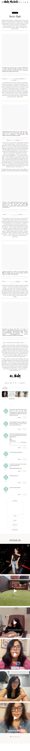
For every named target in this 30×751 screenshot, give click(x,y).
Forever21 (11, 78)
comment (15, 500)
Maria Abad (6, 438)
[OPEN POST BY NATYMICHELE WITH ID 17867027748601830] (15, 718)
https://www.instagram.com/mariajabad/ (18, 445)
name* (15, 515)
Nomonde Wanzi (6, 414)
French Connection (12, 214)
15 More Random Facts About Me (18, 394)
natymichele (15, 545)
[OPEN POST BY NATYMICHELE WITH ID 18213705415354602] (15, 559)
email (15, 520)
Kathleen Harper (6, 469)
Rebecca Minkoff (15, 282)
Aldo (18, 80)
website (15, 524)
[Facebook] (13, 383)
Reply (24, 417)
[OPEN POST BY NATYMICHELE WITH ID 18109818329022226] (15, 654)
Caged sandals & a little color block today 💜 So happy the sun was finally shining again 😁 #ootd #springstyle (15, 273)
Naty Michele (11, 2)
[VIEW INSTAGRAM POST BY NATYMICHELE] (28, 572)
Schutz (22, 281)
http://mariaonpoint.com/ (15, 442)
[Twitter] (11, 383)
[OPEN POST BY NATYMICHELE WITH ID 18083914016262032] (15, 591)
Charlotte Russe (10, 281)
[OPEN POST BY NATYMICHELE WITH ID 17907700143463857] (15, 622)
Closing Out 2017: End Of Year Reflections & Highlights (12, 396)
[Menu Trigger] (3, 2)
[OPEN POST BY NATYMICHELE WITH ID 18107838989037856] (15, 686)
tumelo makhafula (6, 492)
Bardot (13, 140)
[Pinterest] (15, 383)
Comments (22, 382)
